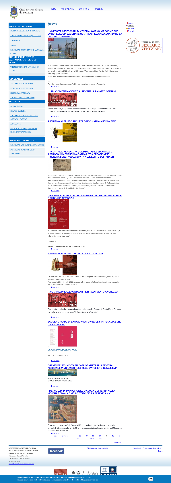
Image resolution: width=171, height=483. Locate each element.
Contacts (84, 9)
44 (78, 439)
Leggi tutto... (118, 442)
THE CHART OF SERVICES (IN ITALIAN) (25, 36)
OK (150, 479)
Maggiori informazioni (89, 480)
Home (53, 9)
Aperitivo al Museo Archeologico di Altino (75, 253)
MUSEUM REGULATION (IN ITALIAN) (25, 31)
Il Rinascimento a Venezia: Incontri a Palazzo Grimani (82, 91)
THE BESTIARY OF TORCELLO (22, 98)
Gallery (98, 9)
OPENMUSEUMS (16, 106)
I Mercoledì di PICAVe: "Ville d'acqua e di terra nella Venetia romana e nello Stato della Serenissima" (81, 392)
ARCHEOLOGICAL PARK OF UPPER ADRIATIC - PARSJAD (24, 117)
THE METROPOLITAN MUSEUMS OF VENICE (24, 68)
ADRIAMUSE (15, 124)
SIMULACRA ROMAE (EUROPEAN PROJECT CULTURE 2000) (23, 130)
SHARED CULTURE (18, 111)
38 (93, 436)
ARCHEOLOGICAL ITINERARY (22, 83)
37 (87, 436)
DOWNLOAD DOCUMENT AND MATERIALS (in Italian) (27, 51)
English (131, 26)
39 (100, 436)
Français (131, 31)
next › (92, 439)
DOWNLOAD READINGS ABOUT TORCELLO (22, 151)
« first (54, 436)
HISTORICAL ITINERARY (20, 93)
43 (71, 439)
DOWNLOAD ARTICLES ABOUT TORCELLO (27, 145)
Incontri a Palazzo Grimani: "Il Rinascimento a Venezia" (83, 292)
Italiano (130, 23)
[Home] (26, 19)
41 (113, 436)
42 (119, 436)
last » (100, 439)
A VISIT (13, 45)
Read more (55, 87)
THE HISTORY (15, 40)
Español (131, 28)
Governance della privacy (152, 448)
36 (80, 436)
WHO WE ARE (67, 9)
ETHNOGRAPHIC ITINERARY (21, 88)
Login (160, 451)
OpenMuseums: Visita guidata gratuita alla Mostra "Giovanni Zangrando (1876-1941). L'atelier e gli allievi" (82, 366)
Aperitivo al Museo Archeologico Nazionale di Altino (82, 121)
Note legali (137, 448)
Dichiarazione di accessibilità (97, 448)
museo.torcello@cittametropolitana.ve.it (21, 464)
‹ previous (64, 436)
